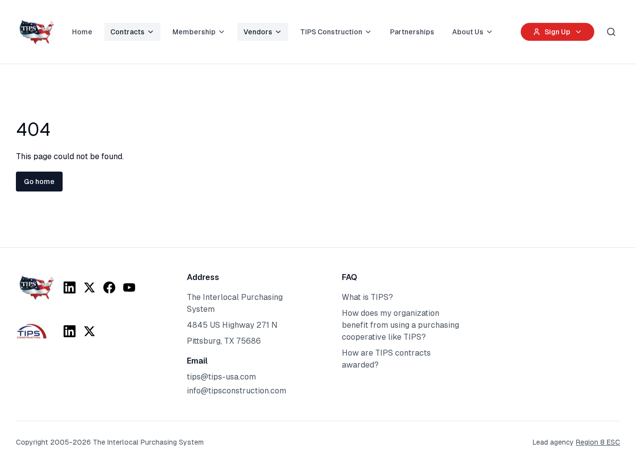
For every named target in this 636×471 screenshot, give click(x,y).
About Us (467, 32)
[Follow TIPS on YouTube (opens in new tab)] (129, 287)
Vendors (257, 32)
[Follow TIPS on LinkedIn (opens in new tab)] (70, 287)
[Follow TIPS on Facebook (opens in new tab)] (109, 287)
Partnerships (412, 32)
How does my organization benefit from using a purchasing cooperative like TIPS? (400, 325)
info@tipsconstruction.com (236, 390)
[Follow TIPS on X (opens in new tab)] (89, 287)
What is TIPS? (367, 297)
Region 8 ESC (598, 442)
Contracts (127, 32)
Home (82, 32)
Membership (194, 32)
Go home (39, 182)
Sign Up (557, 32)
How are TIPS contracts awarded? (386, 359)
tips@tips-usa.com (221, 376)
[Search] (611, 32)
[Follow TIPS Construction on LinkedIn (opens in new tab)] (70, 331)
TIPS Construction (331, 32)
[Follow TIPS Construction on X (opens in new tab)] (89, 331)
